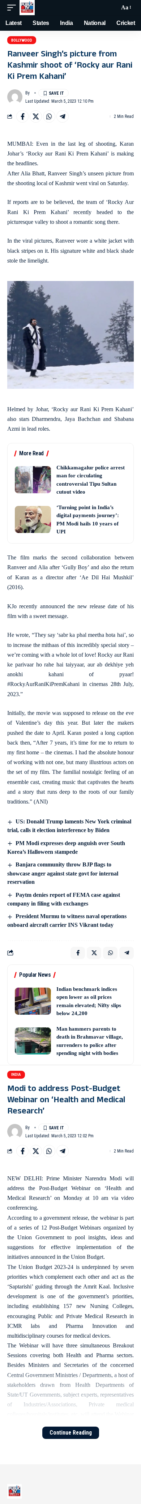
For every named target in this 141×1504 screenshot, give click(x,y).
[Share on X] (36, 116)
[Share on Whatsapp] (49, 116)
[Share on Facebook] (22, 116)
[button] (13, 7)
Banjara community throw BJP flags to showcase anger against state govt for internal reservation (62, 873)
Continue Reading (71, 1432)
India (16, 1074)
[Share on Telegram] (62, 116)
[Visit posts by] (14, 97)
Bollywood (21, 40)
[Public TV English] (27, 7)
